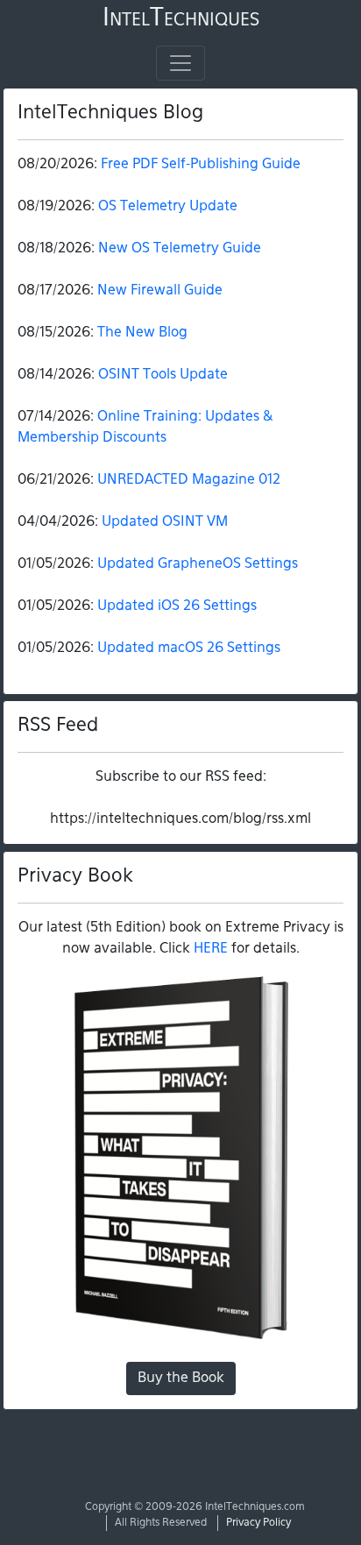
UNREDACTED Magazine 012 (188, 480)
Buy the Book (181, 1378)
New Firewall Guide (160, 291)
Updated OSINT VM (165, 522)
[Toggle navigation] (180, 63)
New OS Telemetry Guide (179, 249)
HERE (211, 949)
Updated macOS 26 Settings (188, 648)
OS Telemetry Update (167, 207)
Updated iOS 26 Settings (177, 606)
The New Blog (142, 333)
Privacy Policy (258, 1523)
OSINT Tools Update (163, 375)
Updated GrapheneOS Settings (197, 564)
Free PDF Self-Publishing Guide (201, 165)
